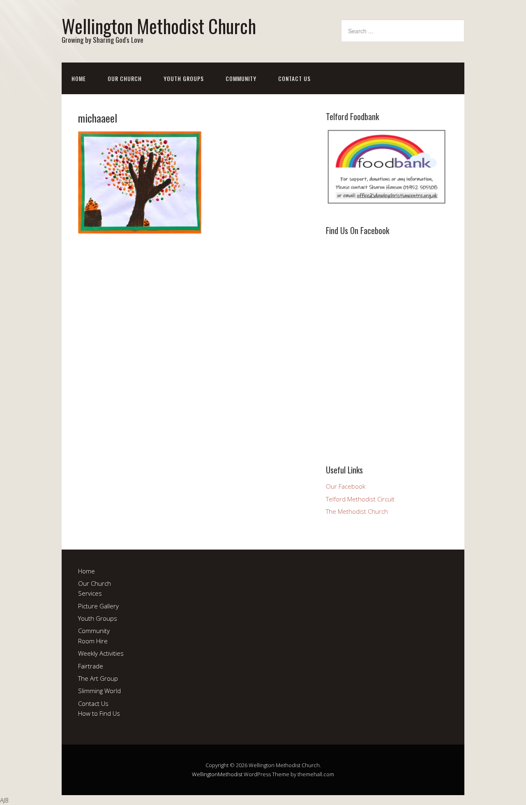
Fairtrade (90, 666)
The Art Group (98, 678)
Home (79, 78)
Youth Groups (184, 78)
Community (241, 78)
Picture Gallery (98, 606)
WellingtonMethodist (217, 774)
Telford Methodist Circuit (360, 499)
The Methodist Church (357, 511)
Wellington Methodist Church (159, 25)
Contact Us (294, 78)
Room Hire (93, 641)
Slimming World (99, 691)
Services (90, 593)
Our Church (125, 78)
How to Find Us (99, 713)
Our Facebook (345, 486)
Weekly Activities (101, 653)
